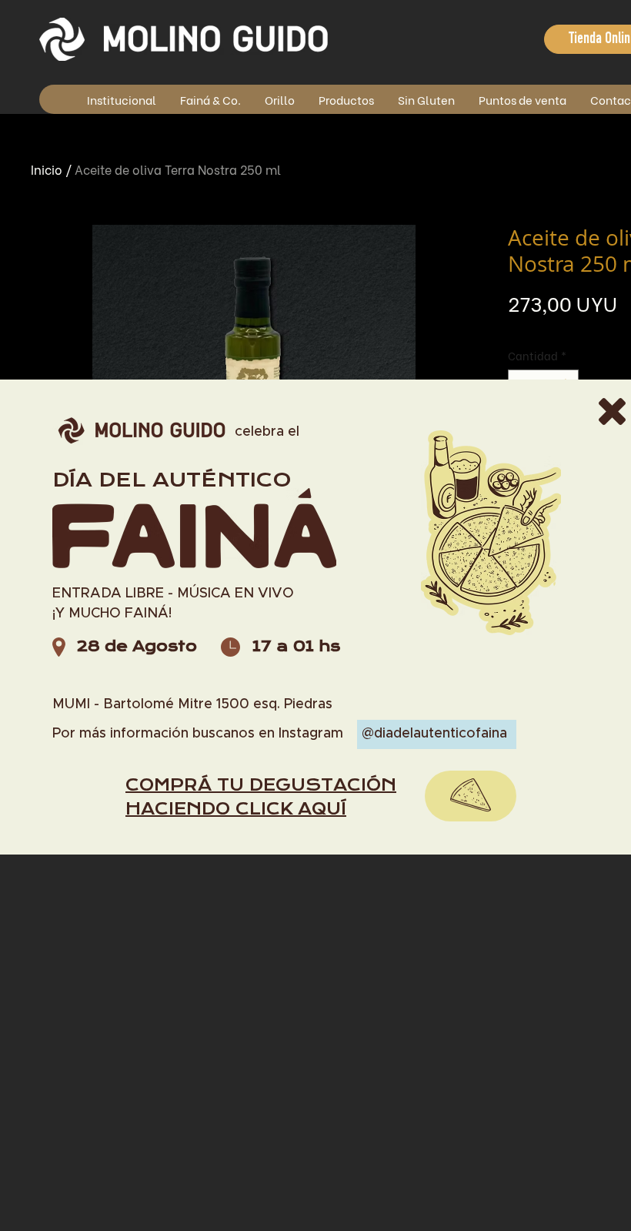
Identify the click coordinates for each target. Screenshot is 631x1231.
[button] (612, 411)
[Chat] (470, 796)
